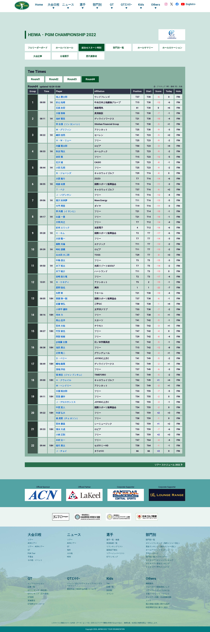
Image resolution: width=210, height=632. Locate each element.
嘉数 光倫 (60, 244)
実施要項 (31, 600)
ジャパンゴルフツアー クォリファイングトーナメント (84, 584)
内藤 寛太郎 (61, 146)
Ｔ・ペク (60, 189)
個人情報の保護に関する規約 (158, 604)
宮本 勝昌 (60, 423)
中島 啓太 (60, 260)
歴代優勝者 (91, 56)
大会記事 (37, 56)
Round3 (72, 79)
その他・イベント (35, 560)
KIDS (69, 557)
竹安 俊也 (60, 331)
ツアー (30, 540)
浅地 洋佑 (60, 369)
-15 (158, 260)
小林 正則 (60, 434)
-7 (158, 113)
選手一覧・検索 (112, 540)
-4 (158, 315)
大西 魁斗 (60, 178)
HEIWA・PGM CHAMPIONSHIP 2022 (62, 34)
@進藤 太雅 (61, 342)
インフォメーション (36, 583)
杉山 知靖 (60, 102)
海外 (69, 550)
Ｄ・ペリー (61, 358)
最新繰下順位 (111, 550)
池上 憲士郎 (61, 97)
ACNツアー (32, 543)
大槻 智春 (60, 113)
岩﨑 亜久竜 (61, 276)
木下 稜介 (60, 271)
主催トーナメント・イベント (158, 594)
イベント (110, 594)
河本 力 (59, 315)
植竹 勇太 (60, 445)
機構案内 (149, 583)
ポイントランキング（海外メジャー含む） (163, 543)
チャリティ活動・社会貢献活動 (158, 597)
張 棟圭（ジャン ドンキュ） (69, 374)
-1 (158, 304)
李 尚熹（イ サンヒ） (66, 211)
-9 (158, 129)
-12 (158, 102)
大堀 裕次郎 (61, 391)
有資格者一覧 (111, 543)
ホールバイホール (64, 47)
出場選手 (64, 56)
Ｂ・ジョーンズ (63, 173)
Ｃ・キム (60, 233)
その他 (70, 553)
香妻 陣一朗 (61, 298)
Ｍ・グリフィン (63, 129)
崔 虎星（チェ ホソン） (67, 418)
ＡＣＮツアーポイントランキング (159, 560)
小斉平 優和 (61, 309)
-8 (158, 162)
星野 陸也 (60, 287)
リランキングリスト (114, 546)
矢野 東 (59, 293)
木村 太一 (60, 440)
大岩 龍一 (60, 238)
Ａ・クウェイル (63, 380)
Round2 (53, 79)
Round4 (90, 79)
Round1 (35, 79)
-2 (158, 364)
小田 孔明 (60, 167)
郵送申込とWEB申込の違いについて (81, 589)
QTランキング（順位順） (38, 590)
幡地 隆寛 (60, 364)
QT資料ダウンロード (36, 604)
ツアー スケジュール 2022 (167, 464)
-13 (158, 200)
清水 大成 (60, 429)
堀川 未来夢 (61, 200)
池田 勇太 (60, 347)
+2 (158, 413)
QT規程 (31, 597)
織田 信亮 (60, 135)
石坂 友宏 (60, 108)
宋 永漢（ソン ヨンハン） (68, 124)
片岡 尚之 (60, 222)
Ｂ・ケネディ (62, 282)
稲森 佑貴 (60, 184)
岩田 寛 (59, 157)
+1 (158, 380)
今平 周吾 (60, 206)
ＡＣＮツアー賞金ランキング (158, 563)
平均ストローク (152, 553)
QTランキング (112, 557)
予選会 (30, 557)
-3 (158, 146)
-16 (158, 227)
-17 (158, 233)
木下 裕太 (60, 265)
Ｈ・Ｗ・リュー (63, 140)
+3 (158, 451)
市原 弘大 (60, 413)
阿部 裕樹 (60, 336)
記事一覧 (31, 587)
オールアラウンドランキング (158, 550)
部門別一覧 (118, 47)
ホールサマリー (145, 47)
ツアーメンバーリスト (115, 553)
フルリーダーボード (38, 47)
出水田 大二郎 (63, 255)
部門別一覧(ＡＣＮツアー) (156, 557)
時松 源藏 (60, 249)
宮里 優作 (60, 396)
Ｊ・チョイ (61, 451)
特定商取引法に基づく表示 (157, 607)
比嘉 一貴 (60, 216)
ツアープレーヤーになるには (158, 590)
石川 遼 (59, 162)
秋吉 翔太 (60, 151)
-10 (158, 118)
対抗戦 (109, 590)
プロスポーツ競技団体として (158, 587)
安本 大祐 (60, 325)
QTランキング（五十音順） (39, 594)
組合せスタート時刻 (91, 47)
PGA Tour (31, 553)
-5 (158, 124)
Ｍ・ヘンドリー (63, 385)
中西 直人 (60, 407)
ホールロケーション (172, 47)
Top (107, 583)
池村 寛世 (60, 118)
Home (39, 4)
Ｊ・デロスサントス (66, 402)
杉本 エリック (63, 227)
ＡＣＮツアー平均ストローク (158, 567)
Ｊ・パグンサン (63, 195)
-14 (158, 178)
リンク (148, 600)
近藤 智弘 (60, 304)
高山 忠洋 (60, 320)
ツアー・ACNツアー (36, 546)
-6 (158, 97)
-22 (158, 287)
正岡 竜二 (60, 353)
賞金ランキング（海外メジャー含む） (161, 546)
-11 (158, 184)
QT (29, 550)
